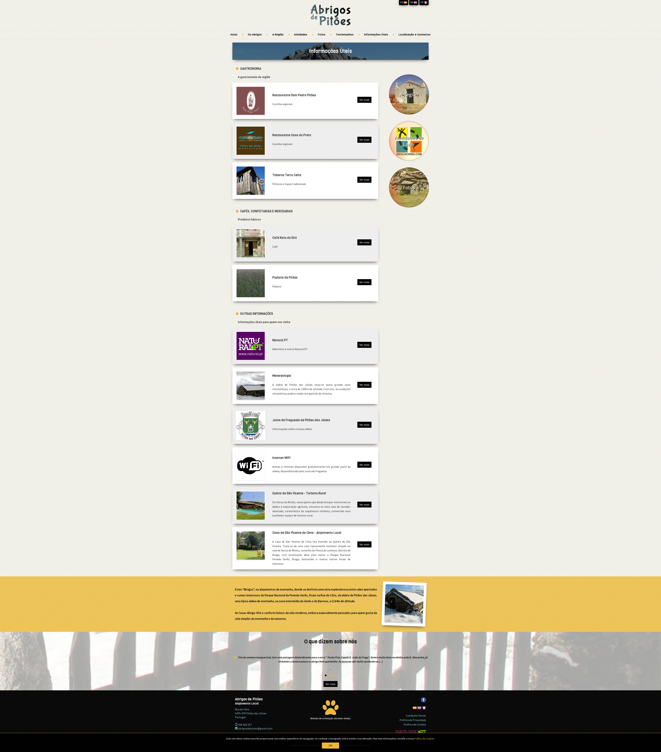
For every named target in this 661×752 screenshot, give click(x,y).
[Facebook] (423, 697)
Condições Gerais (416, 715)
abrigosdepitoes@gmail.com (255, 728)
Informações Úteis (376, 34)
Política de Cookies (415, 724)
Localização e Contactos (414, 34)
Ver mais (364, 99)
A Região (278, 34)
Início (233, 34)
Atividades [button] (300, 34)
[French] (424, 706)
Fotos (321, 34)
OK (330, 745)
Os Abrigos (255, 34)
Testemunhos (345, 34)
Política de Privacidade (413, 720)
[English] (419, 706)
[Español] (415, 706)
